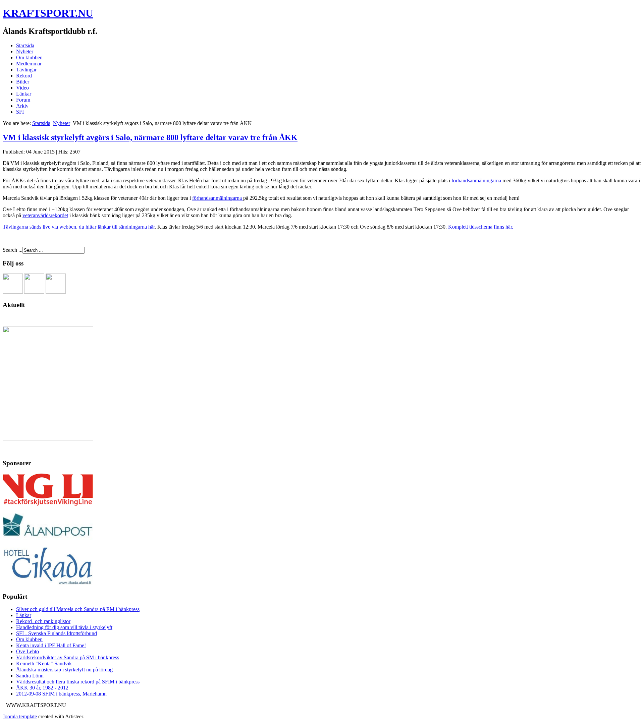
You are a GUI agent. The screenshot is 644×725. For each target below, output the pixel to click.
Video (22, 87)
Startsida (25, 45)
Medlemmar (29, 63)
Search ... (12, 250)
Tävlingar (26, 69)
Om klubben (29, 57)
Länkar (23, 94)
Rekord (24, 75)
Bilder (22, 81)
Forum (23, 100)
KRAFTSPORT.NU (48, 13)
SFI (20, 112)
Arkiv (22, 106)
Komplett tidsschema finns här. (480, 227)
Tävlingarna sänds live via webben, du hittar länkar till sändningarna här (79, 227)
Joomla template (20, 716)
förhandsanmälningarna (476, 180)
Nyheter (24, 51)
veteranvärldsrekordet (45, 215)
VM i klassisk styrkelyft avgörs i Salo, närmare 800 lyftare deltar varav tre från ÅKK (150, 137)
